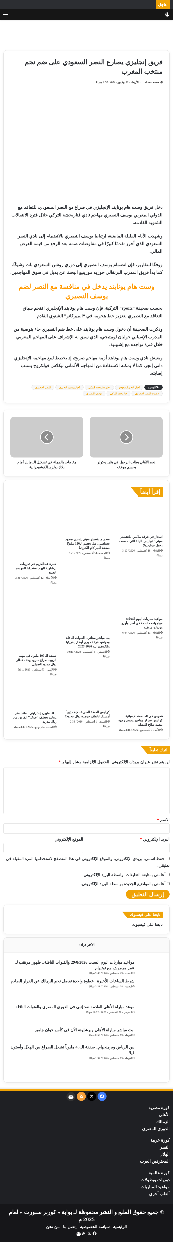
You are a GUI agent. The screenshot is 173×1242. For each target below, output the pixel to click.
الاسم (163, 820)
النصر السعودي (43, 387)
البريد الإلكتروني (155, 839)
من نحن (53, 1226)
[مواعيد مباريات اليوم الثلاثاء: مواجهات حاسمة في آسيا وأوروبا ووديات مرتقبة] (139, 602)
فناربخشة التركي (118, 393)
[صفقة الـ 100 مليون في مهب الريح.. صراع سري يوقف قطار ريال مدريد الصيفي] (33, 621)
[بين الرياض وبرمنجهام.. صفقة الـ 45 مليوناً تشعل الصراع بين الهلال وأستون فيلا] (150, 1060)
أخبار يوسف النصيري (69, 387)
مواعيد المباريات (155, 1186)
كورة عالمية (159, 1172)
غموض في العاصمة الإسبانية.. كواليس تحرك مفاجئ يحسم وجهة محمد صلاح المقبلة (140, 720)
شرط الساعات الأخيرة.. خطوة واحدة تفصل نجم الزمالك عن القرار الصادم (72, 981)
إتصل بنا (70, 1226)
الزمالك (163, 1121)
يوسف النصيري (94, 393)
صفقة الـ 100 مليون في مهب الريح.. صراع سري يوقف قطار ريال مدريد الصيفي (36, 660)
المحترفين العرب (155, 1161)
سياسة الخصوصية (95, 1226)
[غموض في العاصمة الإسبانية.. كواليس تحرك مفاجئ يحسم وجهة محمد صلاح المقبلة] (139, 696)
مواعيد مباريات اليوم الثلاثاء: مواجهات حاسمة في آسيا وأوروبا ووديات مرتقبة (141, 623)
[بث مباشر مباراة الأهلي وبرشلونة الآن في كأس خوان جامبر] (150, 1034)
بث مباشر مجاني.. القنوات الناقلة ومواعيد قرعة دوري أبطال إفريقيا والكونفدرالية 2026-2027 (88, 642)
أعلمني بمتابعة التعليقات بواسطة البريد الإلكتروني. (124, 874)
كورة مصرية (159, 1107)
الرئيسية (120, 1226)
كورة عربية (160, 1140)
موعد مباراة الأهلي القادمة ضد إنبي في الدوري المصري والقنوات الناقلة (75, 1007)
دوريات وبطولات (155, 1179)
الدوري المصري (156, 1128)
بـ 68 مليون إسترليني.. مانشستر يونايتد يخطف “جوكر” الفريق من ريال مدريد (35, 717)
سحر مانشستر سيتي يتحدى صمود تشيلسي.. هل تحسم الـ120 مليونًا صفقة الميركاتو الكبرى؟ (87, 544)
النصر (165, 1147)
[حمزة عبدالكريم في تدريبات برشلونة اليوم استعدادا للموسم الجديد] (33, 530)
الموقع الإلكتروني (69, 839)
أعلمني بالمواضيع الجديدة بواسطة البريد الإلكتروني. (123, 884)
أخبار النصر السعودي (129, 387)
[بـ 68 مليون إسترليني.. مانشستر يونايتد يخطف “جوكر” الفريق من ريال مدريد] (33, 695)
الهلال (164, 1154)
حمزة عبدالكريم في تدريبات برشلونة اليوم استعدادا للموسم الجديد (36, 568)
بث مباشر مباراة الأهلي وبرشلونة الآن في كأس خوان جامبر (84, 1030)
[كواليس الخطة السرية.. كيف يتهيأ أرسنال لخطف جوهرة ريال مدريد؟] (86, 694)
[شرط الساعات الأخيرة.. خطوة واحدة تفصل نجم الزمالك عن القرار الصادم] (150, 989)
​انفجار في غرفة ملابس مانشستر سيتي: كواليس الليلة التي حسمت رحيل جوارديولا (141, 541)
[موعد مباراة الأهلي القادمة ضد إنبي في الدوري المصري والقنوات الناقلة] (150, 1014)
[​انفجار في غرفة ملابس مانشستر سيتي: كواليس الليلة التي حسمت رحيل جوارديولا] (139, 516)
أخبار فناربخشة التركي (99, 387)
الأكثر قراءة (87, 945)
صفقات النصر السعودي (147, 393)
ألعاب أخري (159, 1193)
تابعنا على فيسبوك (147, 924)
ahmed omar (152, 82)
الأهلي (164, 1114)
